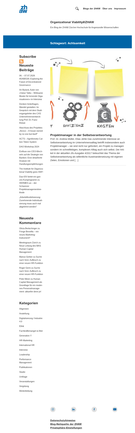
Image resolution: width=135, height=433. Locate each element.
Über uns (107, 9)
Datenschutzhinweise (62, 420)
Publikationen (25, 367)
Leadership (24, 355)
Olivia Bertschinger (28, 228)
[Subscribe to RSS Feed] (21, 61)
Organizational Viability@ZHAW (72, 22)
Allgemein (24, 309)
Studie (22, 372)
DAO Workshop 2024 (29, 147)
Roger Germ (25, 268)
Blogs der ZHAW (91, 9)
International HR (27, 345)
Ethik (21, 326)
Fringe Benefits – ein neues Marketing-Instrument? (29, 234)
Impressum (120, 9)
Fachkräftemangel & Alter (31, 331)
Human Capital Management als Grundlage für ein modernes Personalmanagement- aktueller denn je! (31, 285)
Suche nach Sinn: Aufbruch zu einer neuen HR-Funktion (31, 260)
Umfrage (23, 377)
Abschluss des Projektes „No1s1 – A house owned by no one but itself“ (31, 131)
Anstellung (24, 313)
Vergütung (24, 386)
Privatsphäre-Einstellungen (66, 428)
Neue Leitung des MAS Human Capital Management (30, 249)
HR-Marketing (25, 340)
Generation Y (25, 336)
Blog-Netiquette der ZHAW (66, 424)
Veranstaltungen (27, 381)
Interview (23, 350)
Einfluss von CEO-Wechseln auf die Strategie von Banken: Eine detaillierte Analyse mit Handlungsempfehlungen (31, 157)
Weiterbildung (25, 391)
